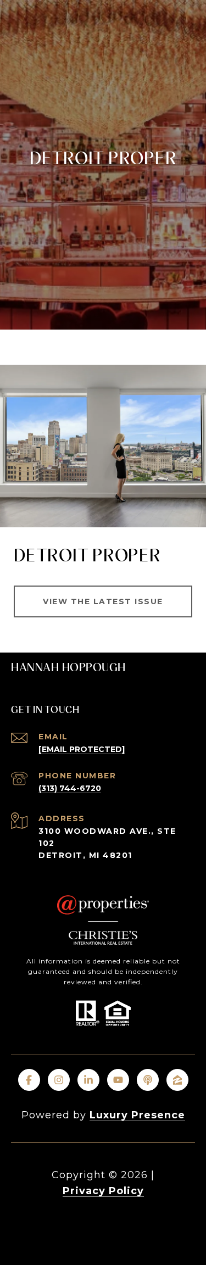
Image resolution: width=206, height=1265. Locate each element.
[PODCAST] (148, 1080)
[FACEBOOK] (29, 1080)
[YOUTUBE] (118, 1080)
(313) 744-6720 (69, 788)
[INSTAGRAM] (59, 1080)
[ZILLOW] (177, 1080)
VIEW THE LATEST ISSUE (103, 601)
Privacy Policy (103, 1191)
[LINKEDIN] (88, 1080)
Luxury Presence (137, 1115)
